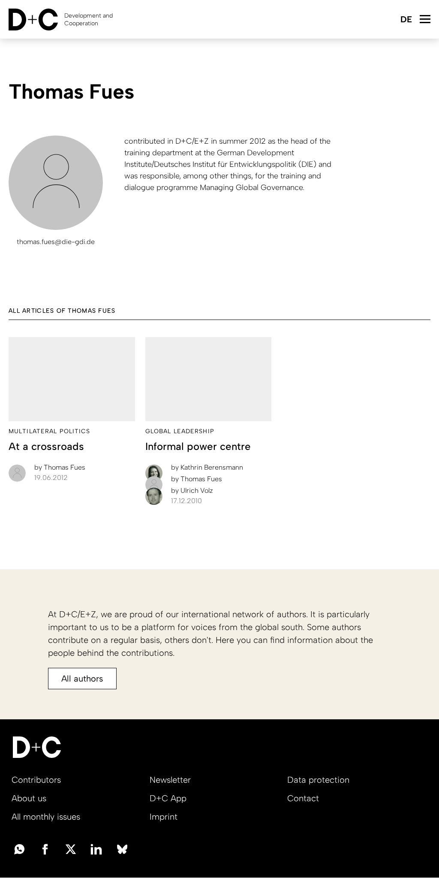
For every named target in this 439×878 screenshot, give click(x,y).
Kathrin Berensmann (207, 467)
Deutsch (405, 20)
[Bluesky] (122, 848)
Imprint (163, 817)
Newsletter (170, 780)
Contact (303, 798)
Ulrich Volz (192, 490)
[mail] (19, 848)
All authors (82, 678)
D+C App (168, 798)
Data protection (318, 780)
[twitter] (70, 848)
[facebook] (45, 848)
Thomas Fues (59, 467)
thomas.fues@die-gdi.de (56, 242)
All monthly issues (46, 817)
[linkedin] (96, 848)
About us (29, 798)
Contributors (36, 780)
